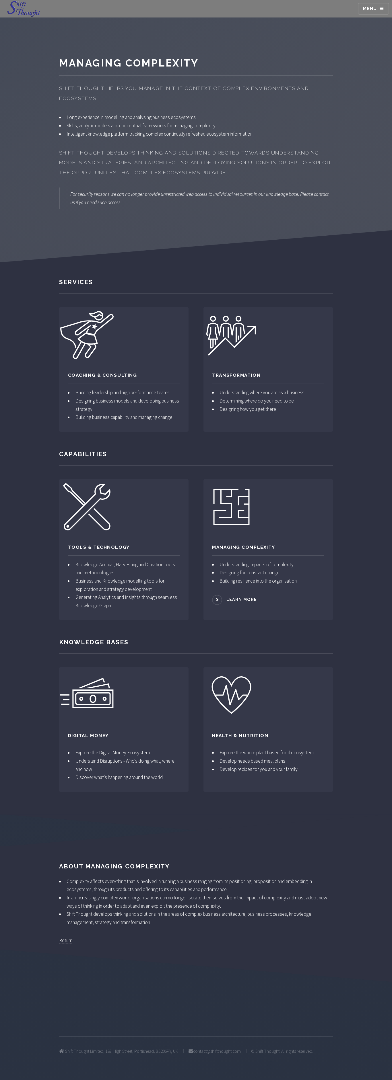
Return (65, 940)
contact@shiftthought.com (217, 1051)
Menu (370, 8)
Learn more (241, 599)
